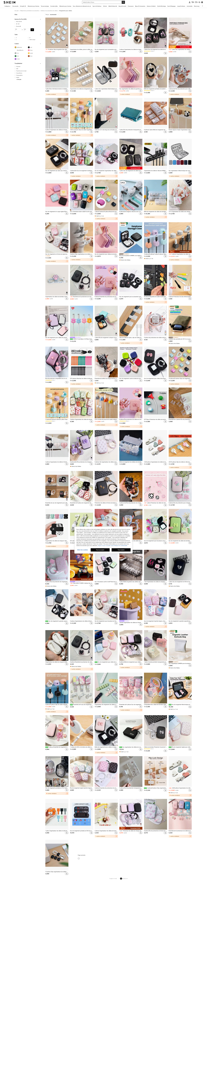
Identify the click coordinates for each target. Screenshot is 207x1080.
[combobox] (52, 14)
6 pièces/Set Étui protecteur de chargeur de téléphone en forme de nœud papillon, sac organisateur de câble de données (81, 462)
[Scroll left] (200, 6)
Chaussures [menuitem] (130, 6)
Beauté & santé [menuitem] (122, 6)
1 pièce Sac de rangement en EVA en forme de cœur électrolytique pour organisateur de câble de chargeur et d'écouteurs (180, 581)
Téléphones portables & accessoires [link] (29, 10)
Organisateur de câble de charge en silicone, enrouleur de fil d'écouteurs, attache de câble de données (56, 540)
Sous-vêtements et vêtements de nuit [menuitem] (82, 6)
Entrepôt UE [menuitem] (23, 6)
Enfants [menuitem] (105, 6)
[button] (199, 2)
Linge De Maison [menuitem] (181, 6)
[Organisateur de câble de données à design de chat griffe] (56, 280)
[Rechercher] (123, 2)
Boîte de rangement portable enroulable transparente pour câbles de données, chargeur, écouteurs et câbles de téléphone (155, 88)
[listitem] (57, 36)
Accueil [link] (16, 10)
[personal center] (190, 2)
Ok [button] (32, 29)
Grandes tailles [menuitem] (54, 6)
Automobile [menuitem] (189, 6)
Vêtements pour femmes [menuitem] (33, 6)
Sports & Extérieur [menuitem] (97, 6)
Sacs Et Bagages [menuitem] (171, 6)
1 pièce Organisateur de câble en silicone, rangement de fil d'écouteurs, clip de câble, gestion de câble (56, 830)
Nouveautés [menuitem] (15, 6)
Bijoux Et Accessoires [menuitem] (140, 6)
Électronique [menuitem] (197, 6)
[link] (192, 2)
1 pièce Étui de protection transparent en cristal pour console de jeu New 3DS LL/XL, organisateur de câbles (130, 129)
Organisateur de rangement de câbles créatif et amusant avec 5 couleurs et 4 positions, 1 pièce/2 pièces (106, 704)
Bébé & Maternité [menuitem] (113, 6)
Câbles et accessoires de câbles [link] (49, 10)
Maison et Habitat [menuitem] (151, 6)
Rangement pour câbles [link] (65, 10)
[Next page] (127, 879)
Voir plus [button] (19, 79)
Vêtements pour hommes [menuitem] (65, 6)
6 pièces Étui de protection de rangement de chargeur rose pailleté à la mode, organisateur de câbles (56, 581)
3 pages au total (113, 878)
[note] (180, 47)
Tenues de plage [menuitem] (45, 6)
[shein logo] (9, 2)
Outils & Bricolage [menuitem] (161, 6)
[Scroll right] (202, 6)
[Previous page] (119, 879)
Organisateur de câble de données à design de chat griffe (56, 296)
